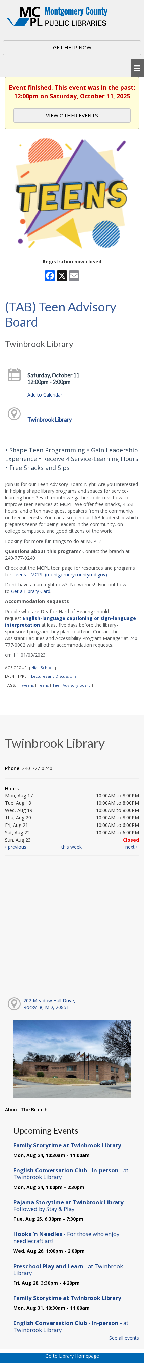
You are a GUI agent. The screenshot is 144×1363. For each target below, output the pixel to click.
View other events (72, 115)
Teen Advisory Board (71, 685)
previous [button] (16, 847)
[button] (137, 68)
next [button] (130, 847)
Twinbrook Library (49, 419)
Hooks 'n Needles (66, 1237)
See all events (124, 1338)
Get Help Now (72, 47)
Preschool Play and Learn (68, 1269)
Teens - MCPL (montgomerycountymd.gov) (60, 574)
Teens (43, 685)
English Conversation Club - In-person (70, 1173)
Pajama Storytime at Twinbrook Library (70, 1205)
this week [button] (71, 847)
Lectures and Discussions (53, 676)
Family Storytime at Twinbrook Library (67, 1145)
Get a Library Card (30, 591)
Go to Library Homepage (72, 1356)
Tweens (27, 685)
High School (42, 667)
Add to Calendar (44, 394)
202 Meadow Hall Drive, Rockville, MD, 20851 (49, 1003)
